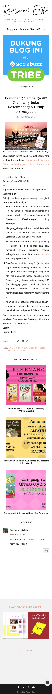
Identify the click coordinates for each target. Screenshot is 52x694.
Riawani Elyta (30, 692)
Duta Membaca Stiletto (34, 348)
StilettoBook (18, 350)
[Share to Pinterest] (23, 341)
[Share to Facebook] (13, 341)
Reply (46, 551)
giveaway (7, 350)
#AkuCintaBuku (16, 348)
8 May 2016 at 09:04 (17, 534)
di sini (45, 254)
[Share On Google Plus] (28, 341)
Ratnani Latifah (19, 530)
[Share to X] (18, 341)
